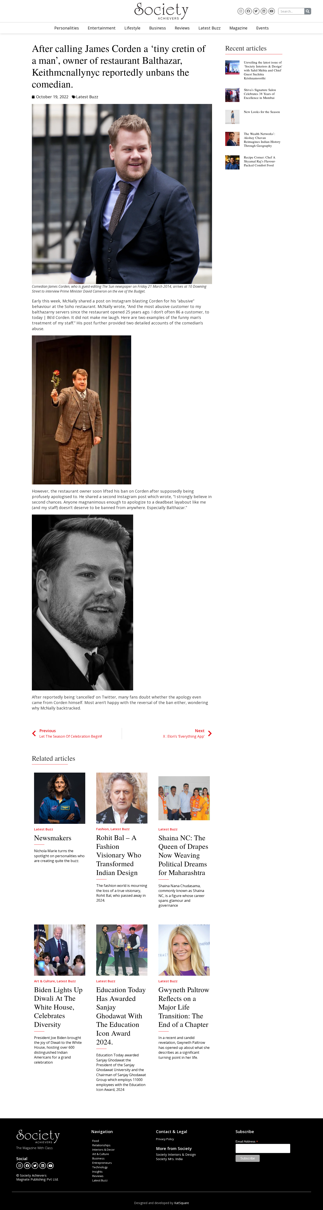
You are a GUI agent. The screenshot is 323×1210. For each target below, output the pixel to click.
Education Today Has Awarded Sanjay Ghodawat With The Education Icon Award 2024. (121, 1015)
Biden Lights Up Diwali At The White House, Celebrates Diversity (58, 1006)
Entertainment (102, 28)
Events (262, 28)
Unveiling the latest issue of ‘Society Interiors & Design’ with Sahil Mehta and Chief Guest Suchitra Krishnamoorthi (263, 70)
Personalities (66, 28)
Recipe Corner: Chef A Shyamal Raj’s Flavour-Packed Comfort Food (260, 161)
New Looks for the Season (262, 111)
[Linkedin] (264, 11)
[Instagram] (241, 11)
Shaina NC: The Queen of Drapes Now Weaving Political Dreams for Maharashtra (183, 855)
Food (95, 1141)
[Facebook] (248, 11)
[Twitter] (256, 11)
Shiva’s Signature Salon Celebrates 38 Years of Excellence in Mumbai (260, 93)
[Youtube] (271, 11)
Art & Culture (44, 981)
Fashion (102, 829)
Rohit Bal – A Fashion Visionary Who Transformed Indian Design (118, 854)
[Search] (307, 11)
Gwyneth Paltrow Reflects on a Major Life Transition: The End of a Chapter (183, 1006)
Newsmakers (52, 837)
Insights (97, 1172)
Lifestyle (132, 28)
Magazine (238, 28)
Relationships (101, 1145)
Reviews (182, 28)
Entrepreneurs (102, 1163)
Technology (100, 1167)
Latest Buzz (209, 28)
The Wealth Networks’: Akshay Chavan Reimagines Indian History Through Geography (262, 139)
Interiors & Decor (103, 1150)
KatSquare (181, 1203)
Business (157, 28)
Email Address (247, 1141)
